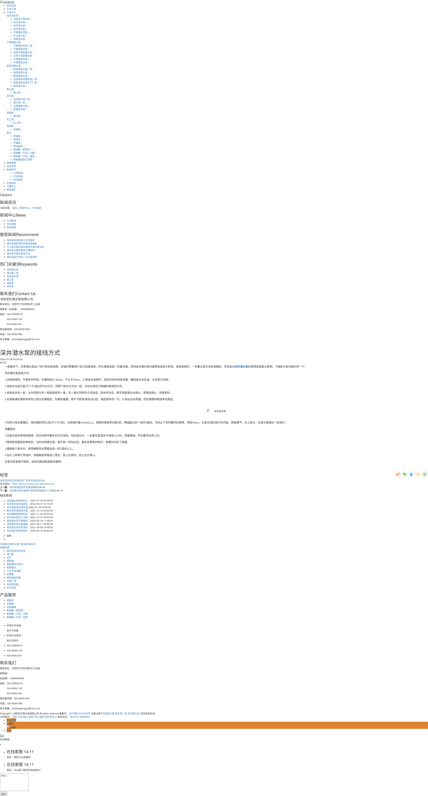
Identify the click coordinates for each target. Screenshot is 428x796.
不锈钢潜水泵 (14, 42)
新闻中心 (24, 207)
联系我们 (11, 189)
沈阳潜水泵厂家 (20, 480)
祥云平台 (74, 716)
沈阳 (14, 716)
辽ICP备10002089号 (79, 713)
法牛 (9, 557)
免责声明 (84, 716)
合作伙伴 (11, 166)
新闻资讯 (11, 169)
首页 (14, 207)
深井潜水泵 (12, 15)
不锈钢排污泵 (21, 32)
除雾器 (10, 574)
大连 (20, 716)
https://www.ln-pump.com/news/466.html (33, 483)
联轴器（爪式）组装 (24, 156)
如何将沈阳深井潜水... (18, 527)
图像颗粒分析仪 (15, 564)
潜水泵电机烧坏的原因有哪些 (22, 243)
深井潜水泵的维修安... (18, 503)
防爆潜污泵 (20, 109)
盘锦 (41, 716)
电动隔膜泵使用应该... (18, 513)
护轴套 (17, 142)
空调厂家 (11, 580)
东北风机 (11, 587)
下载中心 (11, 186)
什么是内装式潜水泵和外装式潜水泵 (25, 246)
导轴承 (17, 136)
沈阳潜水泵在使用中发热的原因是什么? (29, 490)
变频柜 (10, 126)
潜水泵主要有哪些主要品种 (21, 250)
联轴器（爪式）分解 (24, 152)
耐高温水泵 (20, 85)
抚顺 (30, 716)
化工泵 (10, 119)
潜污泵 (10, 95)
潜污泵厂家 (20, 102)
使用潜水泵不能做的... (18, 520)
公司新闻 (18, 172)
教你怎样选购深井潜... (18, 510)
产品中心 (11, 12)
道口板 (10, 554)
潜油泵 (10, 112)
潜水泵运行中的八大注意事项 (22, 256)
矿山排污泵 (20, 35)
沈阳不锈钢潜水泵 (23, 52)
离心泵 (10, 89)
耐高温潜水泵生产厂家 (26, 82)
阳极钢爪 (11, 567)
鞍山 (25, 716)
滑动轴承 (19, 146)
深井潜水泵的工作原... (18, 517)
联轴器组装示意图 (23, 159)
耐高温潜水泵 (14, 65)
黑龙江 (53, 716)
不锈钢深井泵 (21, 49)
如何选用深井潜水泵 (17, 507)
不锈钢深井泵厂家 (23, 45)
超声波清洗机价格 (16, 550)
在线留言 (11, 182)
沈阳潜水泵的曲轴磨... (18, 524)
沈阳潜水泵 (12, 269)
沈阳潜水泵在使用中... (18, 530)
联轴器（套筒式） (23, 149)
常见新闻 (18, 179)
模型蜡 (10, 560)
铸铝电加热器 (14, 577)
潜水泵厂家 (12, 272)
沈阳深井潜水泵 (22, 18)
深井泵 (10, 286)
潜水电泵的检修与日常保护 (21, 240)
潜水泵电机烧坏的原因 (21, 487)
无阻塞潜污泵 (21, 105)
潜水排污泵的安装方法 (18, 253)
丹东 (36, 716)
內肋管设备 (12, 584)
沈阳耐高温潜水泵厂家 (26, 79)
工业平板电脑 (14, 570)
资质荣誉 (11, 162)
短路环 (17, 139)
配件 (9, 132)
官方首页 (11, 5)
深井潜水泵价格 (36, 480)
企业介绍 (11, 8)
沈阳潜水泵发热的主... (18, 500)
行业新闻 (18, 176)
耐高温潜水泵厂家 (23, 69)
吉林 (46, 716)
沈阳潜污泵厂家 (22, 99)
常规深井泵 (20, 39)
